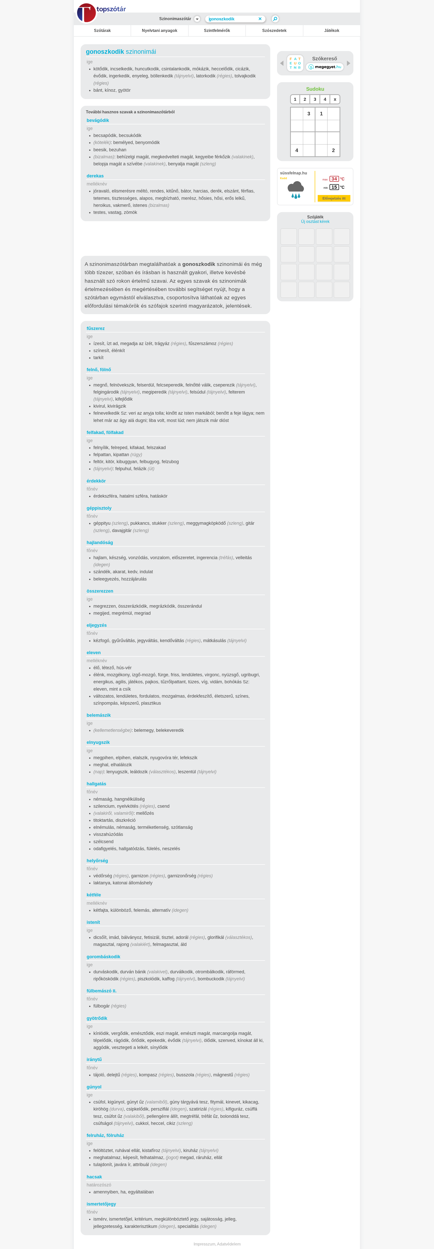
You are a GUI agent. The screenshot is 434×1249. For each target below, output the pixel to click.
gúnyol (94, 1086)
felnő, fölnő (99, 369)
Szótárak (102, 30)
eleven (94, 652)
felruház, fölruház (105, 1135)
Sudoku (315, 89)
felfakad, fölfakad (105, 432)
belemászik (99, 715)
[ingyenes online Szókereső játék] (295, 63)
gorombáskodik (103, 956)
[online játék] (325, 67)
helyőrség (97, 860)
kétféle (94, 894)
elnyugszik (98, 742)
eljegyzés (97, 625)
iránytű (94, 1059)
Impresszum (204, 1244)
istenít (93, 922)
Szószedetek (274, 30)
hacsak (94, 1176)
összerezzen (100, 591)
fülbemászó (102, 990)
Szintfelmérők (217, 30)
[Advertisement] (175, 239)
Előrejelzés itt (334, 198)
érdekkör (96, 481)
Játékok (331, 30)
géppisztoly (99, 508)
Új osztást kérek (315, 221)
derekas (95, 175)
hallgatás (96, 783)
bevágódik (98, 120)
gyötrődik (97, 1018)
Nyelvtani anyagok (159, 30)
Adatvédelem (229, 1244)
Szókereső (324, 58)
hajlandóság (100, 542)
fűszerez (96, 328)
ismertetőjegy (101, 1204)
